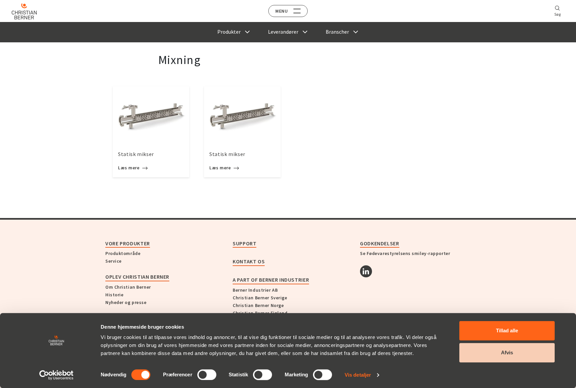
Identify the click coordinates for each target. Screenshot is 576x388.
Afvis (507, 352)
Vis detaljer (358, 375)
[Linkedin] (366, 271)
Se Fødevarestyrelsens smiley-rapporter (405, 253)
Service (113, 261)
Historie (114, 295)
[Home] (24, 11)
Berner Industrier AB (255, 290)
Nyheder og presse (126, 302)
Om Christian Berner (128, 287)
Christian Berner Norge (258, 305)
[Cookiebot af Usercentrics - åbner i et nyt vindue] (56, 375)
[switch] (206, 374)
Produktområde (122, 253)
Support (244, 243)
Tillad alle (507, 330)
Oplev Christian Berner (137, 276)
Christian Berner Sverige (260, 298)
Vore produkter (127, 243)
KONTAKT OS (249, 261)
